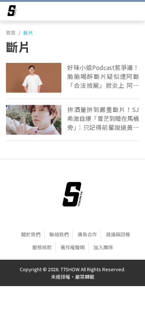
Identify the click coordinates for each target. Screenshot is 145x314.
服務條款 (42, 247)
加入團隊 (103, 247)
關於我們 (31, 234)
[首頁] (72, 194)
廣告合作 (87, 234)
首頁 (11, 32)
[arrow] (12, 12)
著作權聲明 (73, 247)
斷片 (28, 32)
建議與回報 (118, 234)
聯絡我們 (59, 234)
